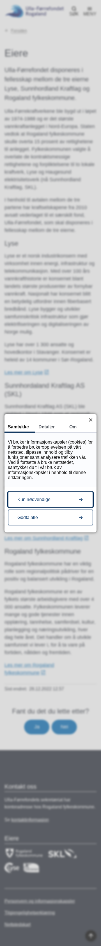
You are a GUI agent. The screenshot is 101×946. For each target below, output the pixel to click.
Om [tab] (73, 426)
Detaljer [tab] (46, 426)
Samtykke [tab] (18, 426)
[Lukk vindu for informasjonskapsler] (90, 420)
